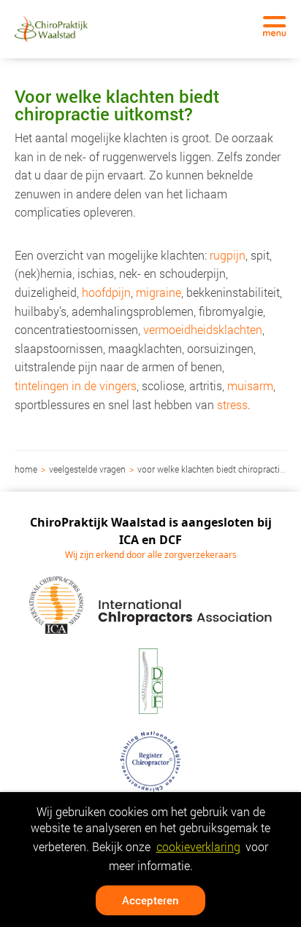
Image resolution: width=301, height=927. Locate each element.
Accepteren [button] (150, 900)
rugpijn (227, 255)
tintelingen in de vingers (76, 385)
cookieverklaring (198, 846)
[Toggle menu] (274, 26)
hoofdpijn (106, 292)
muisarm (250, 385)
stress (232, 404)
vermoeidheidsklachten (202, 329)
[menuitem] (27, 469)
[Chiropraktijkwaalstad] (51, 29)
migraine (158, 292)
